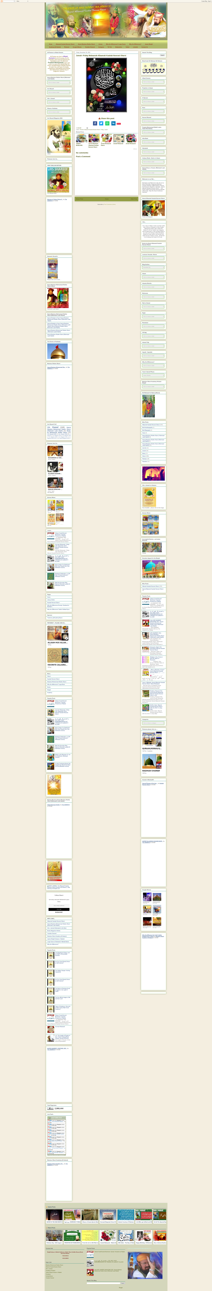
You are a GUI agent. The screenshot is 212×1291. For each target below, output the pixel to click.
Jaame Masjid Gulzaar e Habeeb (56, 939)
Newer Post (79, 199)
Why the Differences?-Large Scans (116, 44)
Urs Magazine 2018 (67, 435)
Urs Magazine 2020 (53, 436)
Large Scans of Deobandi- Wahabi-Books (58, 941)
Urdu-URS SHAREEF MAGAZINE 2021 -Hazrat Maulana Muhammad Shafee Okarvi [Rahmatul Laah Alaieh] (156, 623)
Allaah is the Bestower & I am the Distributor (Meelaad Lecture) (62, 756)
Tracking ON (61, 1155)
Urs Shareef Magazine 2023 (63, 438)
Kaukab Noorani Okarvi (53, 602)
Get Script (51, 1155)
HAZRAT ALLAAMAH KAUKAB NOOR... (152, 841)
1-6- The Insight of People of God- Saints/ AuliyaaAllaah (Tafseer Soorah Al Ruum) (62, 1037)
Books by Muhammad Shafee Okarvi (59, 431)
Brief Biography (146, 430)
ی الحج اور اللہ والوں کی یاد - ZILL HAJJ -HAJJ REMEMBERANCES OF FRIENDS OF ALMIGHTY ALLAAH (62, 558)
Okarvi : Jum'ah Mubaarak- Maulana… (56, 1121)
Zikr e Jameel (49, 1268)
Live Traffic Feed (56, 1117)
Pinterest (66, 47)
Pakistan (144, 458)
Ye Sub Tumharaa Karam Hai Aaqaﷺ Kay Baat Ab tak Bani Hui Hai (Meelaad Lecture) (62, 765)
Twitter (127, 47)
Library (100, 44)
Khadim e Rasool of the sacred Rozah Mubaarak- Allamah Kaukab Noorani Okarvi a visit (156, 693)
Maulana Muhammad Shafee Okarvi (56, 681)
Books (49, 687)
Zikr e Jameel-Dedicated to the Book (56, 928)
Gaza (143, 432)
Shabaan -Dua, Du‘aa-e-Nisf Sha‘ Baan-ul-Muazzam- (156, 658)
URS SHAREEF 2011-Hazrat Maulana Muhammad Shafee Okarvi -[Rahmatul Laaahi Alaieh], (157, 635)
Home (50, 44)
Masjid (49, 690)
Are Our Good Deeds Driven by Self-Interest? (62, 962)
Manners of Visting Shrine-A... (55, 199)
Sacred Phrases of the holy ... (150, 783)
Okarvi (49, 676)
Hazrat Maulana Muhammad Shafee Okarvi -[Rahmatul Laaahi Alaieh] (58, 331)
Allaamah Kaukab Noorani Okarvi (65, 44)
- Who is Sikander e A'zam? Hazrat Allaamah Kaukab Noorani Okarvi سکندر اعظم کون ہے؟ (157, 671)
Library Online (51, 599)
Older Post (134, 199)
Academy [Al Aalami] (55, 47)
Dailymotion (118, 47)
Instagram (101, 47)
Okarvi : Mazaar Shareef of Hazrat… (55, 1140)
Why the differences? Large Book (56, 684)
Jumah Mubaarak (118, 143)
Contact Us (145, 47)
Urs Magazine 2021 (63, 436)
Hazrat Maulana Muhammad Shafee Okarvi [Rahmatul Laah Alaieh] (58, 924)
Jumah (106, 129)
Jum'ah (144, 448)
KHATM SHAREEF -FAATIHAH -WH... (57, 1048)
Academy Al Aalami (50, 1270)
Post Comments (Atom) (110, 204)
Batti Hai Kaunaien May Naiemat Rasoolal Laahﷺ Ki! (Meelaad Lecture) (62, 584)
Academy (49, 692)
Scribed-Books (49, 1276)
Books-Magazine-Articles (53, 930)
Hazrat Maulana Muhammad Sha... (56, 367)
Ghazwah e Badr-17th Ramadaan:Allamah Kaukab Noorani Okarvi (157, 648)
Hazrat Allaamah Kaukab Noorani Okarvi (152, 589)
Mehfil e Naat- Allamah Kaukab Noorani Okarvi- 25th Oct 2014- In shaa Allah (156, 707)
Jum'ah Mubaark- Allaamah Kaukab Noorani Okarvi (93, 145)
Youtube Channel (90, 47)
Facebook (48, 1274)
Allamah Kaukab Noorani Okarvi (150, 586)
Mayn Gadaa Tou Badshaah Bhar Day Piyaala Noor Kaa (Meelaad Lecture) (62, 566)
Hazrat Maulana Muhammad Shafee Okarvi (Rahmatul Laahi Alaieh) (59, 429)
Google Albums (77, 47)
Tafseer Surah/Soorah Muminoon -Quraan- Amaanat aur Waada (61, 534)
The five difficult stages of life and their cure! (62, 998)
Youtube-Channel (51, 933)
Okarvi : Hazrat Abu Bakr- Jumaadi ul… (56, 1152)
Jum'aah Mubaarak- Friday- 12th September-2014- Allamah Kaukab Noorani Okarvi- (62, 546)
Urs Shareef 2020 (63, 434)
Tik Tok (110, 47)
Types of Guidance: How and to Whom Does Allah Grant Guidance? (62, 1008)
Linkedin (135, 47)
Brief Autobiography (147, 427)
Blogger (121, 1287)
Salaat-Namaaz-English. (53, 804)
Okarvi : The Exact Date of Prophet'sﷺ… (56, 1148)
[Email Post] (87, 128)
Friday (102, 129)
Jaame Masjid (149, 44)
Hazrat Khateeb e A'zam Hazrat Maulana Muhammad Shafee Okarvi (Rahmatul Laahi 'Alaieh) (58, 319)
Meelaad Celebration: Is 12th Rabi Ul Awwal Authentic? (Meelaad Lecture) (62, 575)
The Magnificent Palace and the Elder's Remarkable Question (62, 954)
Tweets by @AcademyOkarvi (54, 617)
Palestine (144, 461)
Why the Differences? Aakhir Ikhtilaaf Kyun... (58, 609)
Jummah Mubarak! (60, 1026)
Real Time (56, 1155)
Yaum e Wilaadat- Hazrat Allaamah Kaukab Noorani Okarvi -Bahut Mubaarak (153, 683)
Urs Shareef (52, 427)
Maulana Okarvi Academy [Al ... (55, 1163)
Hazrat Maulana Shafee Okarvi (86, 44)
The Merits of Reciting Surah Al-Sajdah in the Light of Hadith (62, 990)
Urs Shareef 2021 (52, 434)
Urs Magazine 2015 (57, 435)
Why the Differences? (135, 44)
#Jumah (82, 129)
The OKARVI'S (66, 804)
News (143, 453)
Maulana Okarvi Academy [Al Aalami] (56, 936)
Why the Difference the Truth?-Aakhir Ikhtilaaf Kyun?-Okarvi (152, 935)
